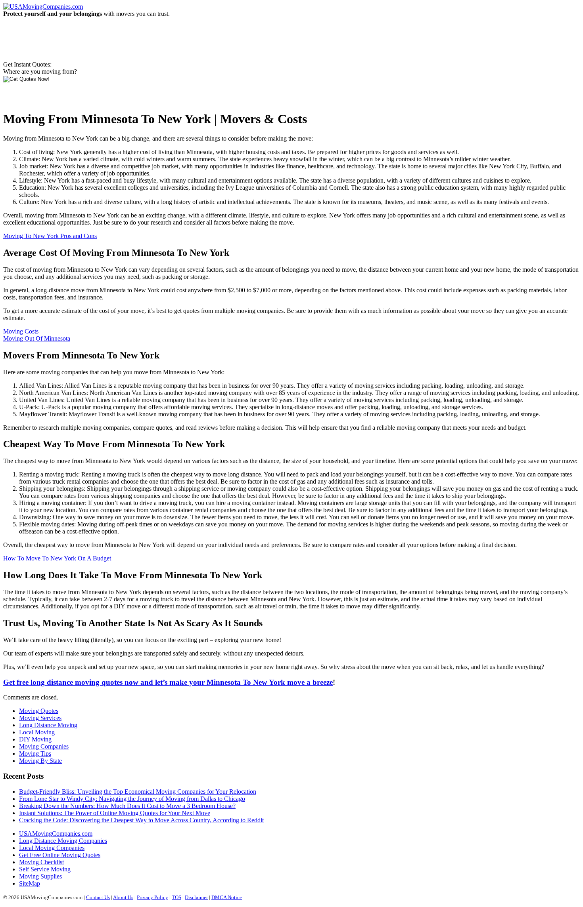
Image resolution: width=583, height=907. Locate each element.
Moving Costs (20, 331)
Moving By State (40, 760)
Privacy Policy (152, 897)
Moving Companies (44, 746)
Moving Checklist (41, 862)
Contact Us (98, 897)
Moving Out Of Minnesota (36, 338)
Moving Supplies (40, 876)
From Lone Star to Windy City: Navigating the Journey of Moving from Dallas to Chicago (132, 798)
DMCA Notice (226, 897)
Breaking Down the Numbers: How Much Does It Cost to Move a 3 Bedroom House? (127, 805)
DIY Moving (35, 739)
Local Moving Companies (51, 847)
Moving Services (40, 718)
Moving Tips (35, 753)
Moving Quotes (38, 710)
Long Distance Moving (48, 725)
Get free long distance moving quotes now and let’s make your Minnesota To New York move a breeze (168, 682)
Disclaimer (196, 897)
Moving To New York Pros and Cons (50, 235)
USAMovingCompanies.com (55, 833)
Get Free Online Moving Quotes (59, 855)
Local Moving (37, 732)
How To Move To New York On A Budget (57, 558)
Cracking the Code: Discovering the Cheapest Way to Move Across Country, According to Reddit (141, 820)
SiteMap (29, 883)
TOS (176, 897)
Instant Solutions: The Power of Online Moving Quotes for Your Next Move (114, 813)
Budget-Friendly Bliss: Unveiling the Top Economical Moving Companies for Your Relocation (137, 791)
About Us (123, 897)
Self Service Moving (45, 869)
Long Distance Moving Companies (63, 840)
